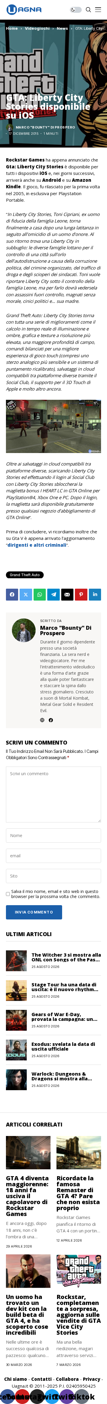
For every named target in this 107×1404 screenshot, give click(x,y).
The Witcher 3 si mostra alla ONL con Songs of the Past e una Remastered (66, 960)
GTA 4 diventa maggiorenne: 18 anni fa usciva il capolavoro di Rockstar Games (27, 1196)
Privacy (91, 1379)
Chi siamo (15, 1379)
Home (12, 28)
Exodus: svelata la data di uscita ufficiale (63, 1046)
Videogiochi (37, 28)
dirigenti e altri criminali (36, 545)
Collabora (67, 1379)
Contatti (41, 1379)
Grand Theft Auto (25, 575)
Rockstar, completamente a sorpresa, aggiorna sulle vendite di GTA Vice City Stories (78, 1314)
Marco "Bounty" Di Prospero (45, 127)
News (62, 28)
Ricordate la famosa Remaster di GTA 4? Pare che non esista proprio (78, 1193)
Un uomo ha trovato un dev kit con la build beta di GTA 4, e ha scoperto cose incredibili (27, 1314)
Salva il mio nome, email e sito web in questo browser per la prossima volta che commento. (55, 894)
